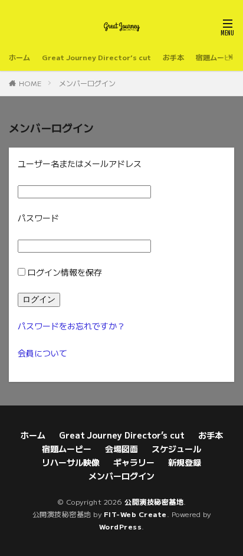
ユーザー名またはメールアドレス (80, 163)
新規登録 (184, 462)
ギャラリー (134, 462)
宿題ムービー (217, 57)
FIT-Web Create (135, 514)
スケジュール (176, 448)
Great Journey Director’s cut (96, 57)
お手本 (173, 57)
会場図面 (121, 448)
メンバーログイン (87, 83)
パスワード (38, 218)
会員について (42, 353)
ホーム (19, 57)
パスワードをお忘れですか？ (71, 326)
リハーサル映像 (71, 462)
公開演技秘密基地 (153, 501)
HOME (30, 83)
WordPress (120, 526)
